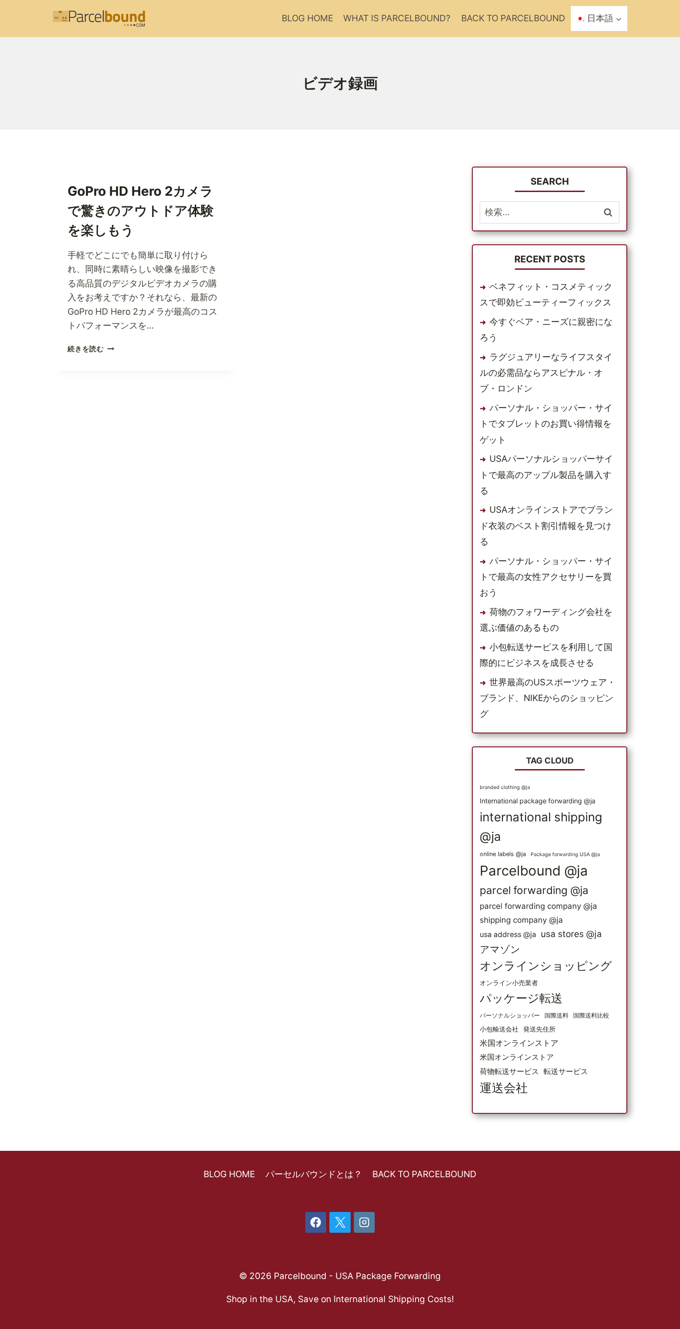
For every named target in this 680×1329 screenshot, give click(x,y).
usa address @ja (508, 934)
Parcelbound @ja (534, 871)
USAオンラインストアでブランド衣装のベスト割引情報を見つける (546, 525)
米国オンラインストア (519, 1043)
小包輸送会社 (499, 1029)
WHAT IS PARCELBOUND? (397, 18)
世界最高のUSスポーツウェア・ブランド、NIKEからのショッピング (548, 698)
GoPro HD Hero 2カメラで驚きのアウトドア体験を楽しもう (141, 210)
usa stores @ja (571, 934)
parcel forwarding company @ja (538, 906)
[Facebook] (316, 1222)
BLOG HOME (307, 18)
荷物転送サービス (509, 1071)
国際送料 (556, 1015)
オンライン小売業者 (509, 983)
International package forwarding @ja (537, 801)
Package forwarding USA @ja (565, 854)
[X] (340, 1222)
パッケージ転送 (521, 998)
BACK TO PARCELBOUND (513, 18)
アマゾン (500, 949)
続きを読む (91, 348)
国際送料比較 (591, 1015)
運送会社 (504, 1088)
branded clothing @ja (505, 787)
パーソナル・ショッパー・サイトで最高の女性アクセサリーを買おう (546, 577)
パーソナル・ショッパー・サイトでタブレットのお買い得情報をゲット (546, 424)
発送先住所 (539, 1029)
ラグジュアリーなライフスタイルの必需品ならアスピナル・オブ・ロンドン (546, 373)
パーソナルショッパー (510, 1015)
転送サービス (566, 1071)
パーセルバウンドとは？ (314, 1174)
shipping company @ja (521, 920)
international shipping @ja (541, 827)
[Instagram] (364, 1222)
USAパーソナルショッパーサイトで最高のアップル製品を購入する (546, 474)
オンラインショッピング (546, 966)
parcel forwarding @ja (534, 890)
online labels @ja (503, 854)
